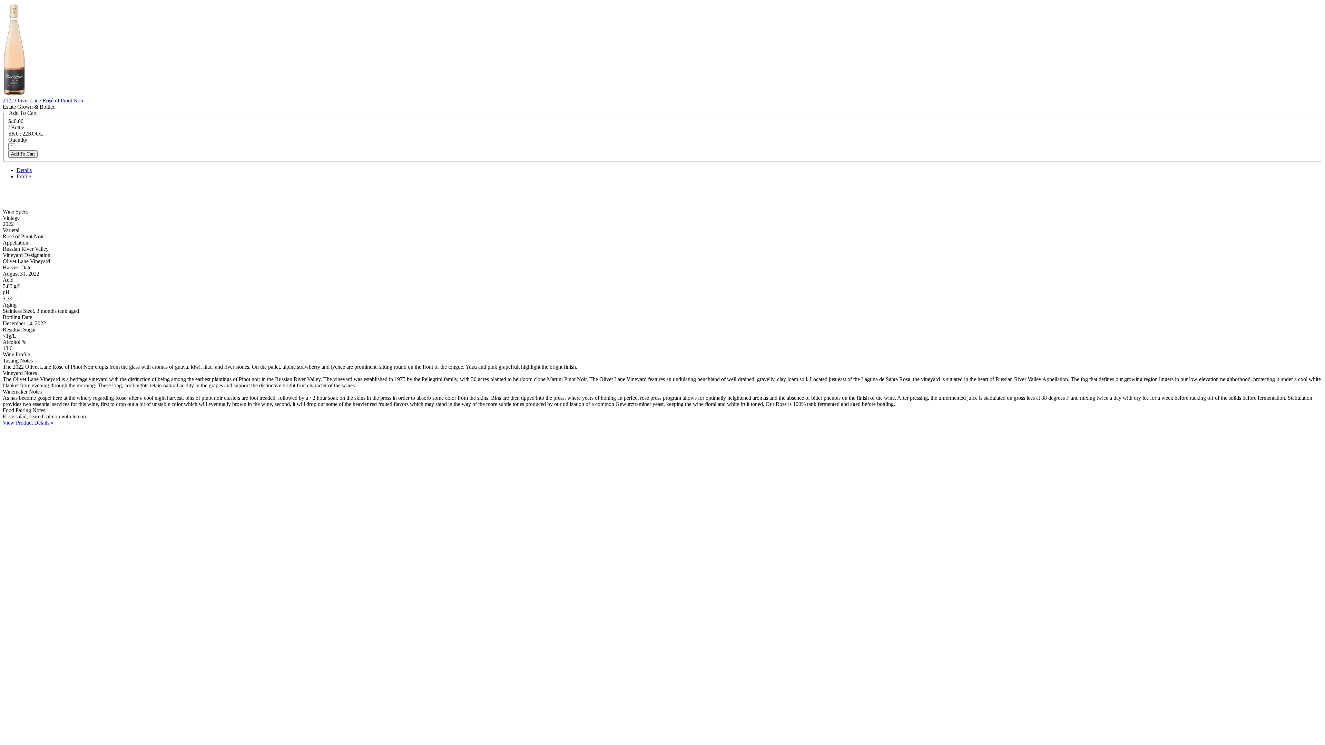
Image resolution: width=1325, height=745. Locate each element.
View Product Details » (28, 423)
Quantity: (18, 140)
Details (24, 170)
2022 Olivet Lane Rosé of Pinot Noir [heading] (43, 100)
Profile (24, 176)
